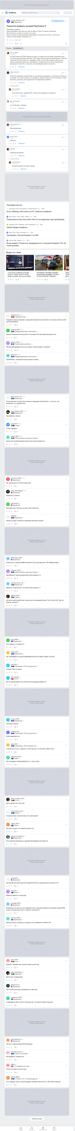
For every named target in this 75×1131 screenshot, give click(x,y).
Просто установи (21, 232)
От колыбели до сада (21, 1066)
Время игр (18, 22)
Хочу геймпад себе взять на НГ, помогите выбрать (29, 212)
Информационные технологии (25, 331)
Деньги (20, 240)
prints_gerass (12, 216)
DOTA (16, 679)
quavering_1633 (13, 224)
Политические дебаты (23, 344)
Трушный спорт (20, 317)
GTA (16, 961)
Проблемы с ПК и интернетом (27, 224)
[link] (20, 268)
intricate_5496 (12, 240)
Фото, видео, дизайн (23, 216)
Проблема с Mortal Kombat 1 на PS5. (22, 235)
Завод (17, 597)
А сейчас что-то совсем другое (26, 1079)
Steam (17, 425)
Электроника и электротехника (28, 208)
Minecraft (18, 974)
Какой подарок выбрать (17, 227)
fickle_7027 (12, 232)
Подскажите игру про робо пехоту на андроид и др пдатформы (35, 220)
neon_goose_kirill (13, 208)
